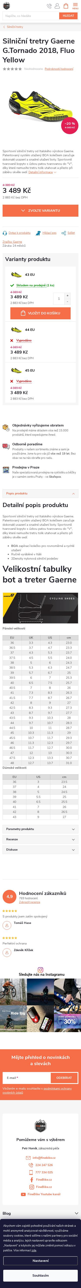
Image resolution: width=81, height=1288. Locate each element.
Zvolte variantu (44, 210)
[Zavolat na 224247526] (49, 6)
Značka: (12, 242)
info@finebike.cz (44, 1158)
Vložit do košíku (44, 313)
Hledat (68, 16)
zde (34, 1250)
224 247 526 (44, 1165)
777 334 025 (44, 1172)
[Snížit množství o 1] (67, 302)
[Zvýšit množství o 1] (67, 296)
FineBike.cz (44, 1180)
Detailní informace (41, 172)
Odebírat (64, 1078)
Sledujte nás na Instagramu (42, 975)
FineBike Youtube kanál (44, 1194)
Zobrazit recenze (29, 902)
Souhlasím (40, 1275)
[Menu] (75, 5)
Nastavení (41, 1260)
